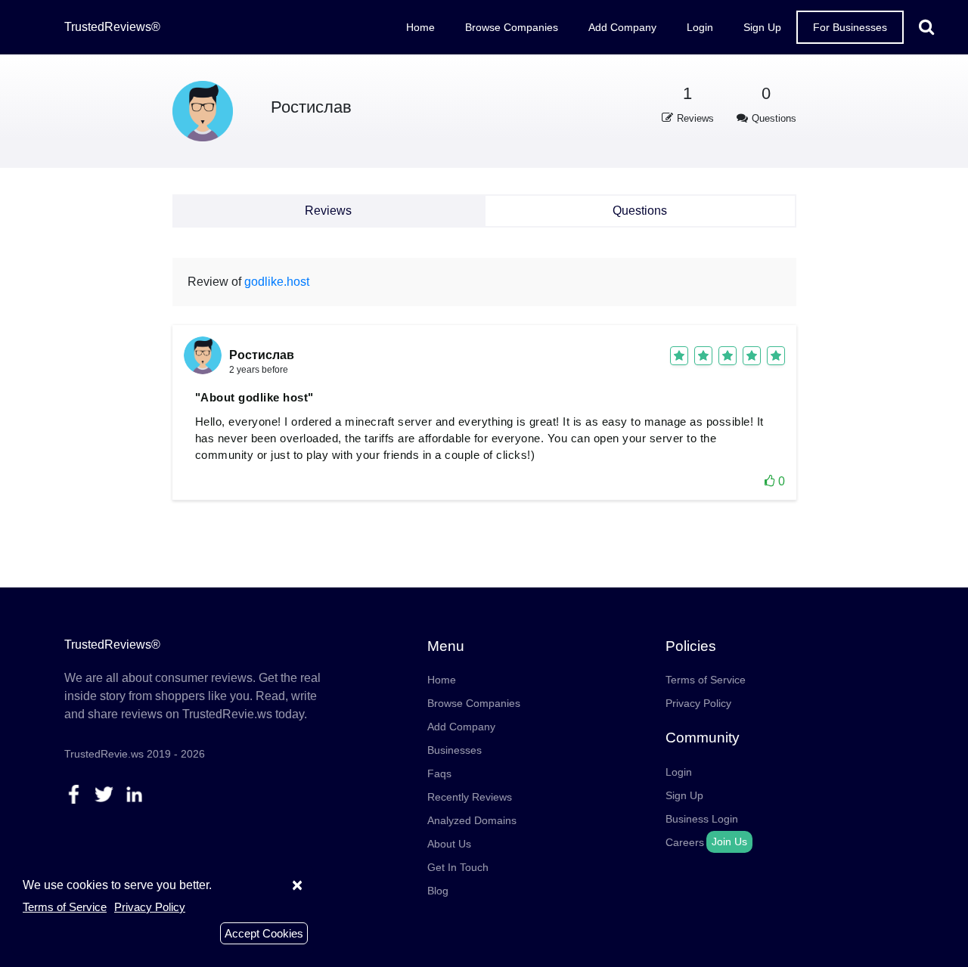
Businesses (454, 750)
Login (700, 27)
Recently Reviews (469, 797)
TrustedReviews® (112, 26)
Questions (640, 210)
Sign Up (762, 27)
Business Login (702, 819)
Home (420, 27)
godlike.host (276, 281)
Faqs (439, 773)
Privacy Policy (698, 703)
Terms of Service (706, 680)
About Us (449, 844)
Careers (685, 842)
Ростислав (311, 107)
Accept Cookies (264, 933)
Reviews (328, 210)
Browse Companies (511, 27)
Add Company (622, 27)
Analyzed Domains (472, 820)
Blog (437, 891)
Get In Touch (458, 867)
